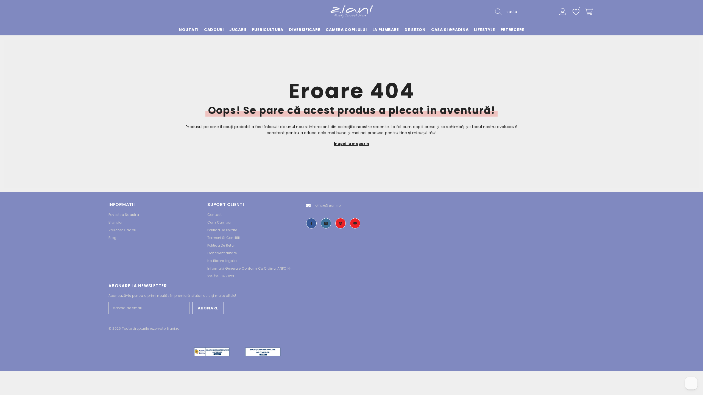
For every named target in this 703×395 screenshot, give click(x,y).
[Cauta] (524, 12)
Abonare (208, 308)
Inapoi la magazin (351, 143)
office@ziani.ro (328, 205)
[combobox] (529, 12)
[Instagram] (326, 223)
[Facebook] (311, 223)
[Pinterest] (340, 223)
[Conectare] (562, 12)
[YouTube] (355, 223)
